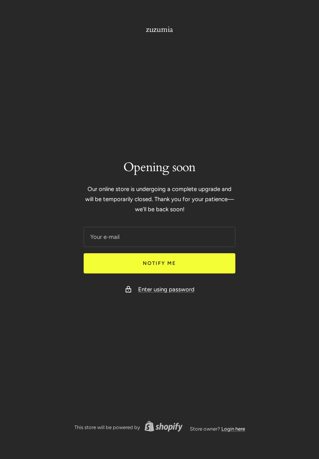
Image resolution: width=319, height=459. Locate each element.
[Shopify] (161, 427)
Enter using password (166, 289)
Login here (233, 429)
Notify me (159, 263)
